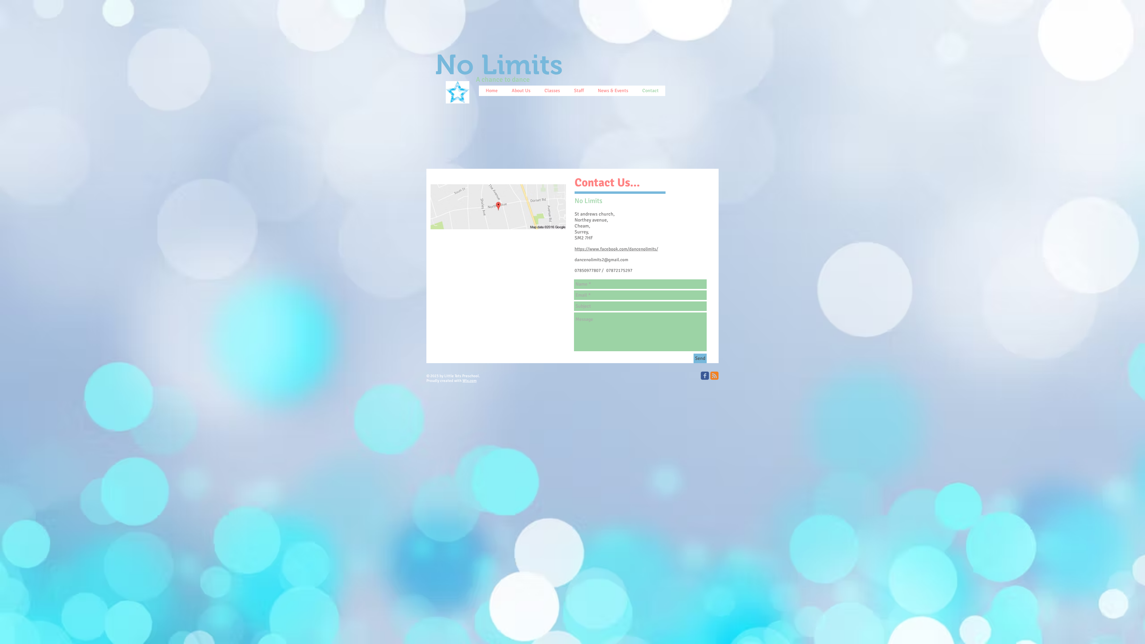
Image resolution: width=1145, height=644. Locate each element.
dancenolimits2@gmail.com (601, 259)
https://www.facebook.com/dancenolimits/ (616, 249)
